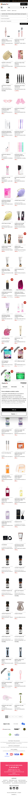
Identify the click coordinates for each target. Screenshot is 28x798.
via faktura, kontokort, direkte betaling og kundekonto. (14, 750)
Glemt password (22, 780)
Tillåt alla (14, 409)
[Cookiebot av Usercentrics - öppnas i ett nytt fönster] (20, 383)
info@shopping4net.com (14, 774)
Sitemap (19, 792)
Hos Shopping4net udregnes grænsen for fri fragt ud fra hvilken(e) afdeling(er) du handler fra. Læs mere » (14, 742)
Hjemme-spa (14, 10)
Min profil (5, 780)
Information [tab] (14, 386)
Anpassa (13, 413)
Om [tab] (23, 386)
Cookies (16, 781)
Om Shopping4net (7, 783)
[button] (26, 7)
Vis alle (20, 716)
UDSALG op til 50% (5, 1)
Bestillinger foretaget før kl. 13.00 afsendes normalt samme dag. (14, 746)
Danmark (13, 794)
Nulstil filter (24, 23)
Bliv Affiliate (10, 781)
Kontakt (4, 781)
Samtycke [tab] (5, 386)
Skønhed (8, 10)
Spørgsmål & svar (13, 780)
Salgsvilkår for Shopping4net (19, 783)
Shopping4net (3, 10)
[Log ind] (23, 7)
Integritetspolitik (23, 781)
